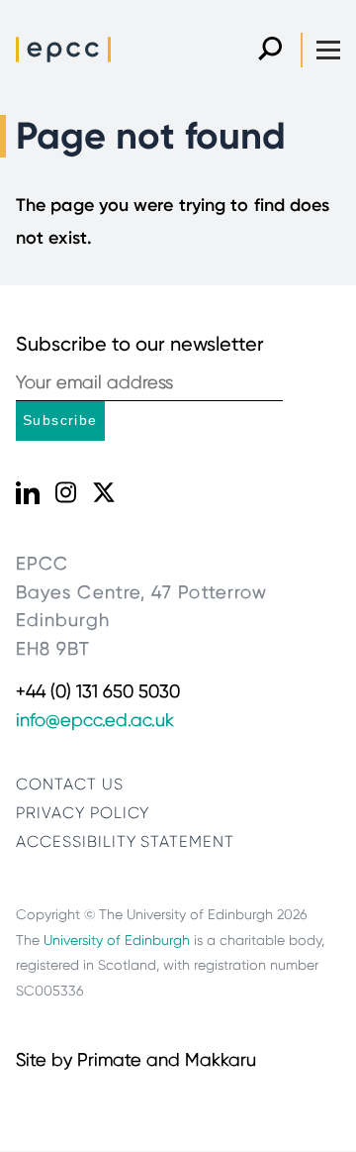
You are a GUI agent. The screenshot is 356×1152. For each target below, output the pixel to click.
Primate (109, 1060)
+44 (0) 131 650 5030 (98, 691)
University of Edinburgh (117, 940)
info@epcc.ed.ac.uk (95, 720)
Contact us (70, 784)
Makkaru (220, 1060)
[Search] (270, 50)
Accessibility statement (125, 841)
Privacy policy (82, 812)
